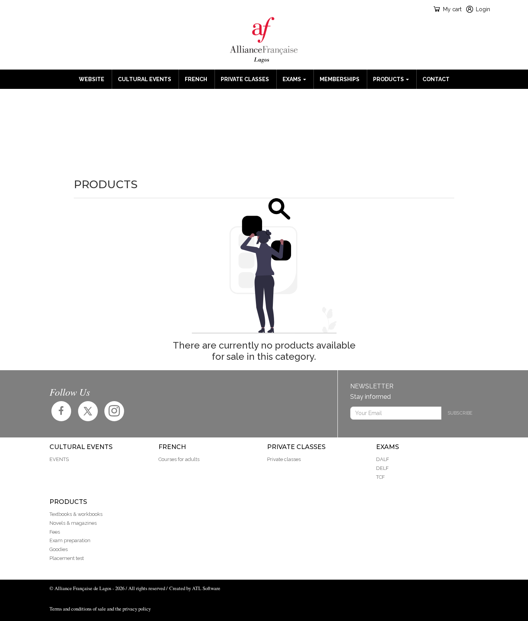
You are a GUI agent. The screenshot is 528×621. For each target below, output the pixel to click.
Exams (292, 79)
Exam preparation (69, 540)
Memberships (339, 79)
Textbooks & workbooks (75, 514)
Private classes (245, 79)
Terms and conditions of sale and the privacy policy (100, 608)
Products (389, 79)
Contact (436, 79)
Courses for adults (178, 459)
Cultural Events (144, 79)
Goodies (58, 549)
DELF (382, 468)
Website (91, 79)
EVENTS (59, 459)
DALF (382, 459)
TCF (380, 477)
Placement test (66, 558)
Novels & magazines (73, 523)
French (196, 79)
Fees (54, 532)
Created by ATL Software (194, 588)
